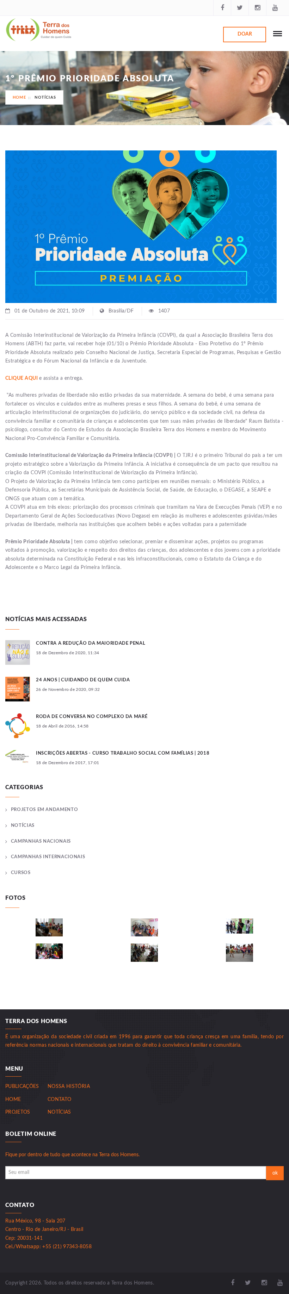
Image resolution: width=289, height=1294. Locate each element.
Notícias (45, 97)
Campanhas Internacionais (48, 857)
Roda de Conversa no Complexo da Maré (91, 716)
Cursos (21, 873)
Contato (59, 1099)
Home (19, 97)
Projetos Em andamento (44, 809)
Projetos (17, 1112)
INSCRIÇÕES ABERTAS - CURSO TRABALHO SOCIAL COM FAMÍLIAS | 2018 (122, 753)
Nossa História (69, 1086)
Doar (245, 34)
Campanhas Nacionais (41, 841)
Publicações (22, 1086)
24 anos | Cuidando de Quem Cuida (83, 680)
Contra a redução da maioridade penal (90, 643)
